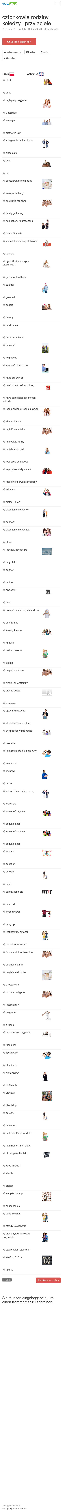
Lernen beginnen (20, 42)
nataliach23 (52, 28)
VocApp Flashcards (11, 1505)
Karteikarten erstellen (48, 1280)
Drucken (31, 52)
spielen (46, 52)
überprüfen (10, 58)
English (7, 1279)
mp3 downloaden (13, 52)
